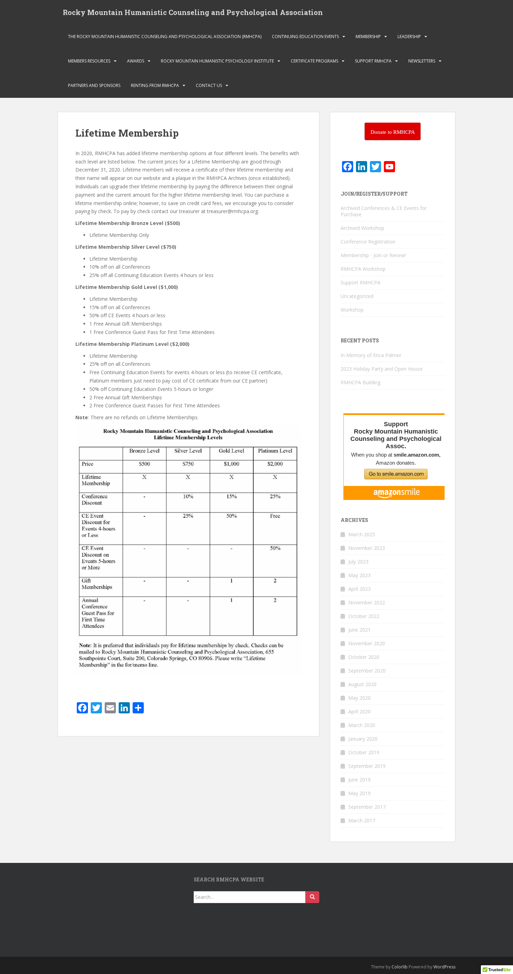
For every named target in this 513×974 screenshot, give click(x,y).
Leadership (409, 36)
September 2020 (367, 670)
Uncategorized (357, 296)
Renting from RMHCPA (155, 85)
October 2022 (363, 616)
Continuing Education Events (305, 36)
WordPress (444, 967)
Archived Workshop (362, 228)
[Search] (312, 897)
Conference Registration (368, 241)
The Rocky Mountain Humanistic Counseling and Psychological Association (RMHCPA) (164, 36)
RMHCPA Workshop (363, 269)
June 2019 (359, 779)
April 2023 (359, 589)
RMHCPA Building (360, 382)
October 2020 (363, 657)
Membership (368, 36)
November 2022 (366, 602)
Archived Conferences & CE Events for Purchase (384, 211)
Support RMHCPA (373, 61)
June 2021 (359, 629)
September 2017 (367, 807)
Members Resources (89, 61)
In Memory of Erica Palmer (371, 355)
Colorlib (400, 967)
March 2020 (361, 725)
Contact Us (209, 85)
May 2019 (359, 793)
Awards (135, 61)
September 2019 (367, 766)
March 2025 (361, 534)
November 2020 (366, 643)
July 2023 (358, 561)
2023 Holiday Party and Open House (382, 368)
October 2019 (363, 752)
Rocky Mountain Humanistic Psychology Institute (217, 61)
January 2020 (363, 738)
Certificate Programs (314, 61)
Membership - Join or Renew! (373, 255)
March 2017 (361, 820)
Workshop (352, 309)
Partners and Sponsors (94, 85)
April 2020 (359, 711)
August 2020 (362, 684)
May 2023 (359, 575)
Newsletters (421, 61)
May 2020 (359, 698)
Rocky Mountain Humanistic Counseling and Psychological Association (193, 12)
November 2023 (366, 548)
